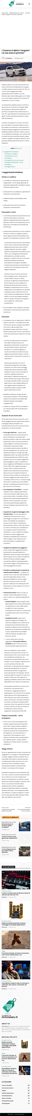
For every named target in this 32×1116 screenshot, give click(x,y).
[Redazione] (3, 58)
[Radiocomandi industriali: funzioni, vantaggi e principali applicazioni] (16, 910)
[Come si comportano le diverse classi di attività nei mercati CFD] (16, 880)
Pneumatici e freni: (10, 156)
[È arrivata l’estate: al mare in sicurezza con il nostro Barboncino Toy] (16, 940)
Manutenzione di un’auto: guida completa (7, 825)
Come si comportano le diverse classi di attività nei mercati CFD (16, 894)
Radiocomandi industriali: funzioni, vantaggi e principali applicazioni (14, 924)
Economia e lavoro (6, 891)
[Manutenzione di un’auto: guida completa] (24, 826)
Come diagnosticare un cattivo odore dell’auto (9, 850)
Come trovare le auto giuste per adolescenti (9, 837)
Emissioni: (8, 158)
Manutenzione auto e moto (17, 13)
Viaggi (3, 951)
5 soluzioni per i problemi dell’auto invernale (8, 810)
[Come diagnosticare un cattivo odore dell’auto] (24, 851)
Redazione (9, 58)
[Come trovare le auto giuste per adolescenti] (24, 839)
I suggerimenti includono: (11, 152)
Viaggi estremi (9, 167)
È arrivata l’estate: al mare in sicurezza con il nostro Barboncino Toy (15, 954)
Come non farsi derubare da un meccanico (23, 810)
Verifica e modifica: (11, 154)
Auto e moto (5, 13)
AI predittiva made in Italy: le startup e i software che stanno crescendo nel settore (15, 984)
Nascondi (18, 148)
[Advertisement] (16, 32)
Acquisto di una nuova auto (14, 160)
